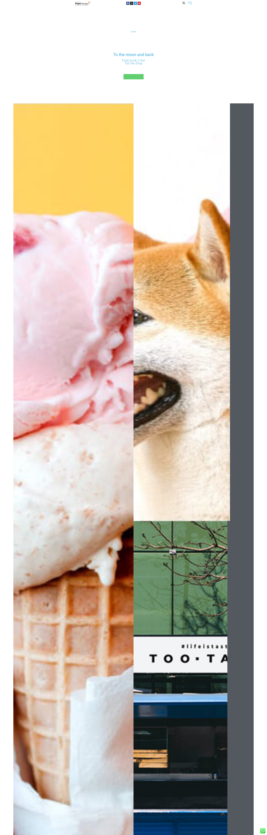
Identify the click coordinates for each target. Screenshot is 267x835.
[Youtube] (139, 3)
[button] (184, 3)
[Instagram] (131, 3)
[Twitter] (135, 3)
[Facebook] (127, 3)
